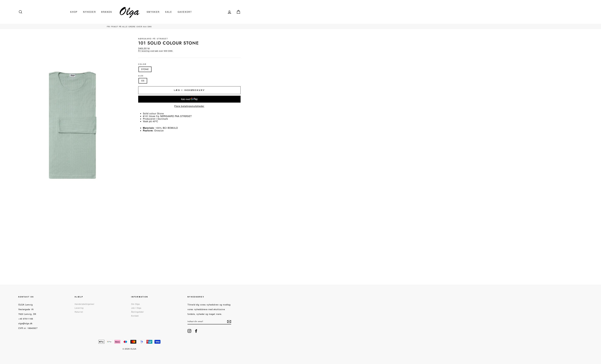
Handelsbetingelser (84, 304)
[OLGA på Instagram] (189, 331)
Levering (79, 308)
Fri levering (144, 51)
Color (142, 64)
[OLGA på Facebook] (196, 331)
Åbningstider (137, 311)
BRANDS (106, 11)
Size (141, 76)
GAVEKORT (185, 11)
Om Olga (135, 304)
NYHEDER (89, 11)
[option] (129, 26)
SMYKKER (153, 11)
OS (142, 80)
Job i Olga (136, 308)
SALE (168, 11)
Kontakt (135, 315)
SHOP (73, 11)
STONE (145, 69)
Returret (79, 311)
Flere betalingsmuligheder (189, 106)
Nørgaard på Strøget (153, 38)
